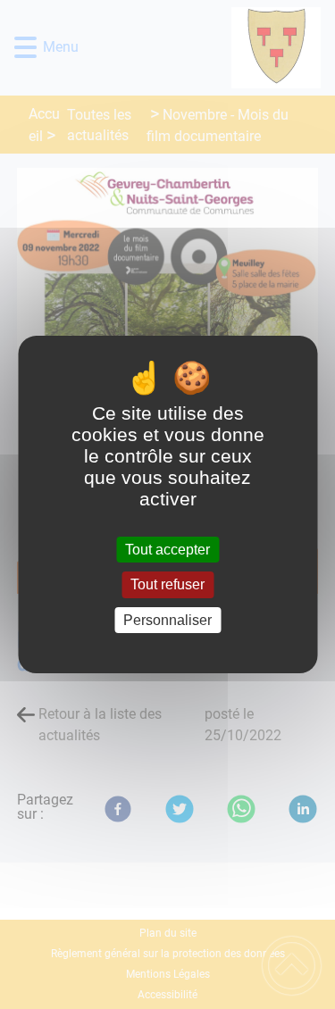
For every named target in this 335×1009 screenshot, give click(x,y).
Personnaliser (167, 620)
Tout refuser (167, 585)
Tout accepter (167, 549)
